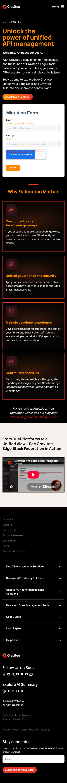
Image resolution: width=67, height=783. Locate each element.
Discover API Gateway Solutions (25, 578)
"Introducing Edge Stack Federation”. (34, 417)
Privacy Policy (10, 729)
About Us (7, 519)
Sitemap (45, 729)
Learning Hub (14, 628)
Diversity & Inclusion (14, 551)
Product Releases (12, 535)
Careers (7, 524)
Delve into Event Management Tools (27, 605)
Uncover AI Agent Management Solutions (25, 592)
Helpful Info (13, 640)
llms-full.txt (20, 719)
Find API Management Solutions (25, 566)
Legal (24, 729)
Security (34, 729)
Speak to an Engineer (17, 97)
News (5, 546)
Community (9, 540)
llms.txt (6, 719)
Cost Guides (13, 616)
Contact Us (9, 530)
